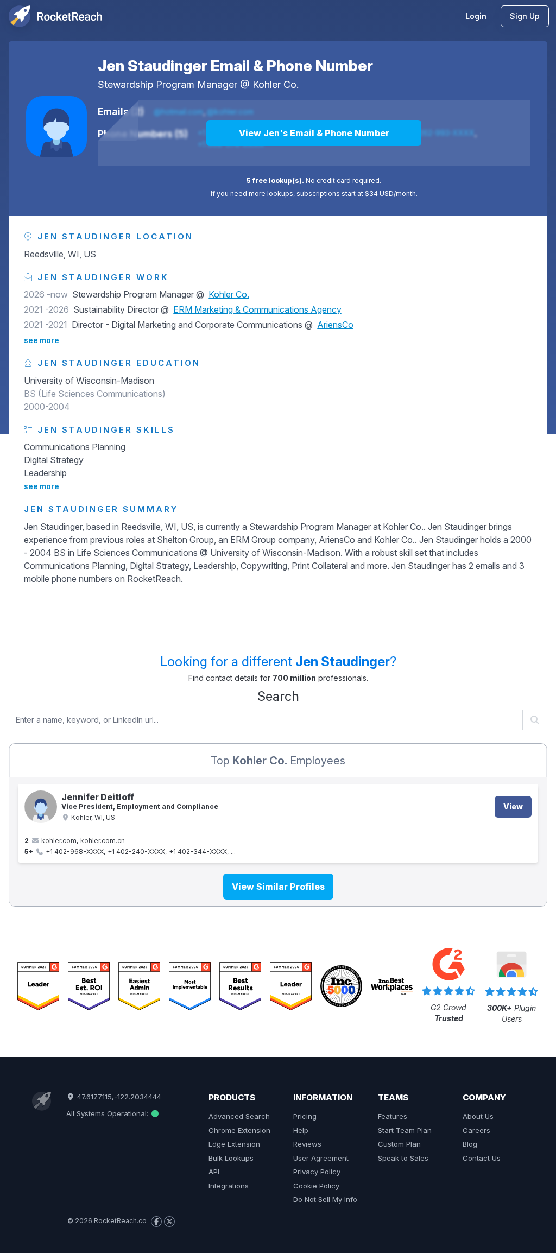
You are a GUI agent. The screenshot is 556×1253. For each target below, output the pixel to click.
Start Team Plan (405, 1130)
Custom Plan (399, 1144)
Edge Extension (234, 1144)
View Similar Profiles (278, 886)
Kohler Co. (275, 84)
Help (300, 1130)
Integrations (228, 1185)
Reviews (307, 1144)
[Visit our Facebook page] (156, 1221)
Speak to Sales (403, 1158)
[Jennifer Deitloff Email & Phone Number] (40, 806)
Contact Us (482, 1158)
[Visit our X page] (169, 1221)
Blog (470, 1144)
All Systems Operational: (108, 1113)
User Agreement (321, 1158)
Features (392, 1116)
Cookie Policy (316, 1185)
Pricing (305, 1116)
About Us (478, 1116)
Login (475, 16)
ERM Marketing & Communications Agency (257, 309)
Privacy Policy (316, 1171)
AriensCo (335, 324)
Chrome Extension (239, 1130)
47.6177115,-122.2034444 (118, 1096)
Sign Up (525, 16)
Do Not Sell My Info (325, 1199)
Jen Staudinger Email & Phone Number (235, 65)
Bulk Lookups (231, 1158)
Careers (476, 1130)
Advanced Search (239, 1116)
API (213, 1171)
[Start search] (535, 720)
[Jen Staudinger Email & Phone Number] (56, 126)
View (513, 806)
